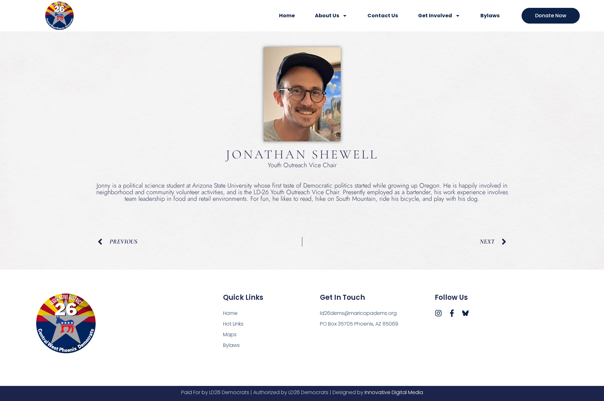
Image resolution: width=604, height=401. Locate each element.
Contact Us (382, 15)
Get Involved (435, 15)
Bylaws (490, 15)
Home (287, 15)
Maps (230, 334)
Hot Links (233, 323)
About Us (327, 15)
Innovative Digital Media (394, 392)
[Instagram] (438, 313)
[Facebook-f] (452, 313)
